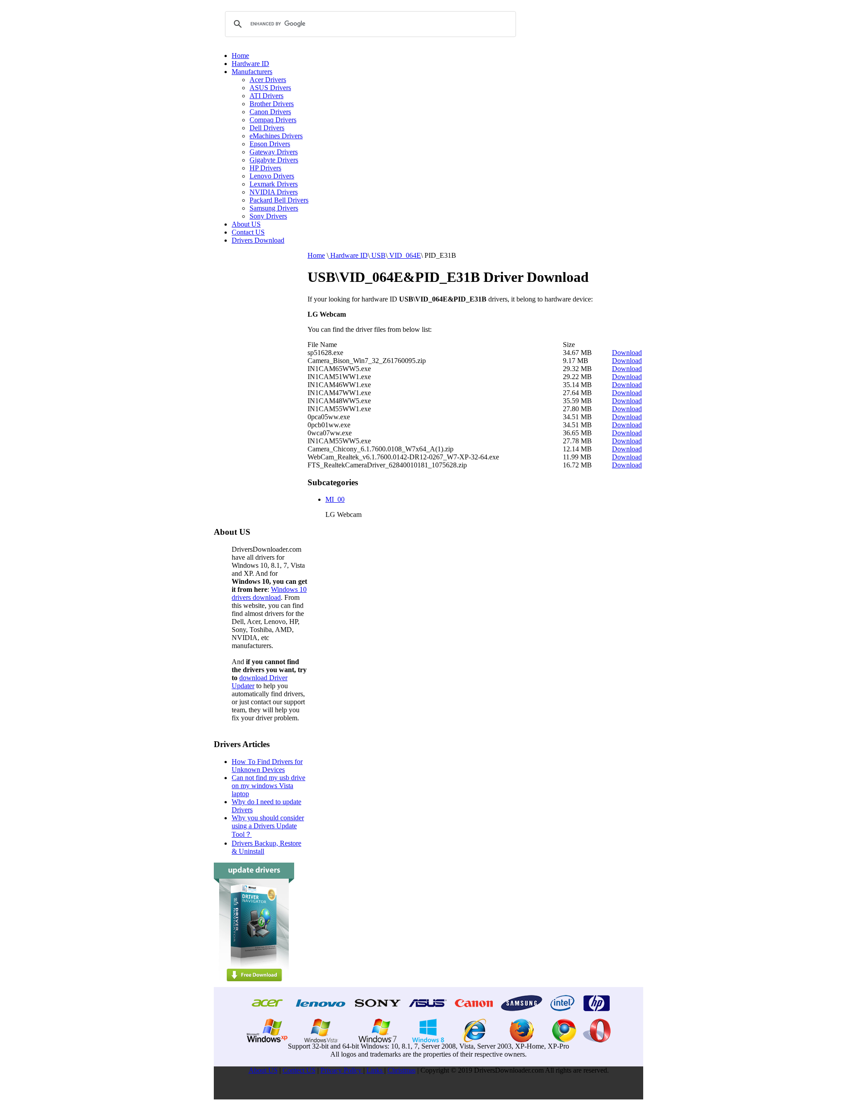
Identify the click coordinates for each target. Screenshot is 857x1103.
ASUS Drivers (270, 87)
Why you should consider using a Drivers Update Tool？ (268, 826)
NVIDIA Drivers (274, 192)
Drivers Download (258, 240)
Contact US (248, 232)
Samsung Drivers (274, 208)
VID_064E (404, 255)
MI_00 (335, 499)
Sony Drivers (268, 216)
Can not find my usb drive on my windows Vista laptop (268, 785)
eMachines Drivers (276, 136)
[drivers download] (254, 984)
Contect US (299, 1070)
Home (240, 55)
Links (375, 1070)
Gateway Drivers (274, 152)
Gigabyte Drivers (274, 160)
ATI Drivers (266, 95)
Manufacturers (252, 71)
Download (627, 352)
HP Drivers (265, 168)
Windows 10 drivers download (269, 593)
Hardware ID (250, 63)
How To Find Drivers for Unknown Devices (267, 765)
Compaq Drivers (273, 120)
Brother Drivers (272, 103)
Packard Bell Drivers (279, 200)
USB (378, 255)
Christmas (401, 1070)
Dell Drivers (267, 128)
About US (246, 224)
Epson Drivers (270, 144)
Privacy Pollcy (341, 1070)
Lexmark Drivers (274, 184)
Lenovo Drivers (272, 176)
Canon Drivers (270, 112)
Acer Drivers (268, 79)
